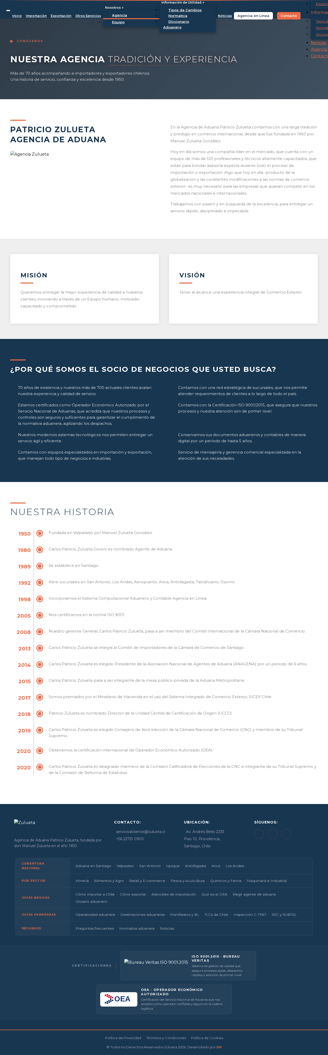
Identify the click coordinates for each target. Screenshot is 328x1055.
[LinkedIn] (259, 834)
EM (219, 1047)
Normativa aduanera (137, 928)
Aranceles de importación (173, 894)
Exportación (61, 16)
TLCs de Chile (216, 914)
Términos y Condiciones (166, 1038)
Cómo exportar (133, 894)
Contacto (289, 16)
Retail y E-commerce (147, 881)
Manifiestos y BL (184, 914)
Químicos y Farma (225, 881)
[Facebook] (273, 834)
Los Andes (234, 866)
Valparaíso (125, 866)
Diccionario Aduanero (176, 24)
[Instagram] (286, 834)
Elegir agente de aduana (254, 894)
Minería (82, 881)
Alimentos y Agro (109, 881)
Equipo (118, 22)
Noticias (225, 16)
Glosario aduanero (91, 901)
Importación (36, 16)
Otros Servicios (88, 16)
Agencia (119, 15)
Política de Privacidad (123, 1038)
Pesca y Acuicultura (188, 881)
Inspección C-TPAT (249, 914)
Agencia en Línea (253, 16)
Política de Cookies (207, 1038)
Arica (215, 866)
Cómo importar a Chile (95, 894)
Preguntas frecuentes (95, 928)
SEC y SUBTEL (284, 914)
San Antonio (150, 866)
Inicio (17, 16)
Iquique (173, 866)
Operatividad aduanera (95, 914)
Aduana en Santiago (93, 866)
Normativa (177, 16)
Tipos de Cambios (185, 10)
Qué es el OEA (214, 894)
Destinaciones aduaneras (142, 914)
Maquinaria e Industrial (267, 881)
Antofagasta (195, 866)
